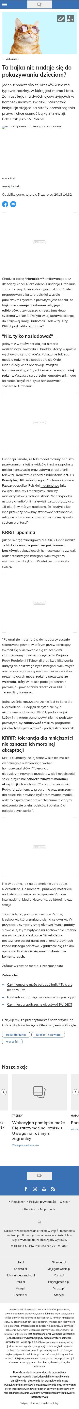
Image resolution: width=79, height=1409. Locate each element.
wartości (12, 1041)
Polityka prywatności (42, 1202)
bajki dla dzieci (16, 1034)
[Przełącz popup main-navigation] (4, 4)
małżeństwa (50, 485)
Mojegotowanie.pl (58, 1269)
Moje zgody (47, 1209)
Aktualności (12, 58)
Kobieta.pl (20, 1269)
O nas (64, 1202)
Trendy (17, 1115)
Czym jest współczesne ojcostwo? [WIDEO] (39, 1004)
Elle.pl (20, 1262)
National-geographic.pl (20, 1275)
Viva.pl (20, 1288)
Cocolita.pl (20, 1295)
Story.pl (59, 1295)
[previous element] (4, 1118)
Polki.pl (20, 1282)
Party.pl (59, 1275)
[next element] (76, 1118)
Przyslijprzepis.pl (58, 1282)
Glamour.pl (59, 1262)
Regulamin (18, 1202)
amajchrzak (11, 186)
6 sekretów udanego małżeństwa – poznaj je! (41, 997)
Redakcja (30, 1209)
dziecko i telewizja (48, 1034)
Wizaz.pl (58, 1288)
